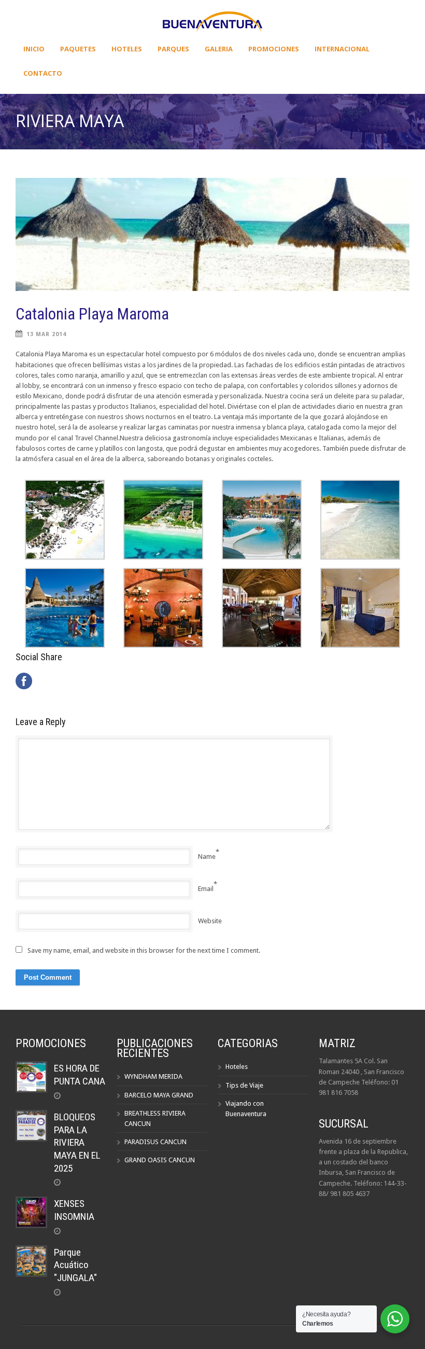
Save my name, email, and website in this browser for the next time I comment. (143, 950)
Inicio (34, 48)
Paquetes (78, 48)
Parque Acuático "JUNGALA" (75, 1265)
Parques (173, 48)
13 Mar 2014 (46, 334)
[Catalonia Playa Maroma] (212, 234)
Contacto (42, 73)
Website (210, 921)
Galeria (219, 48)
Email (206, 889)
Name (207, 856)
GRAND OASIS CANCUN (159, 1160)
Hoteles (126, 48)
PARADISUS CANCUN (155, 1142)
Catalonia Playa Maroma (92, 314)
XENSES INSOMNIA (74, 1210)
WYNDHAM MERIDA (153, 1076)
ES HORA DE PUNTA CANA (79, 1074)
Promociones (273, 48)
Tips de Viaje (244, 1085)
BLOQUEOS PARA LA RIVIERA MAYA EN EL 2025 (77, 1142)
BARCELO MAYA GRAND (158, 1095)
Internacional (342, 48)
